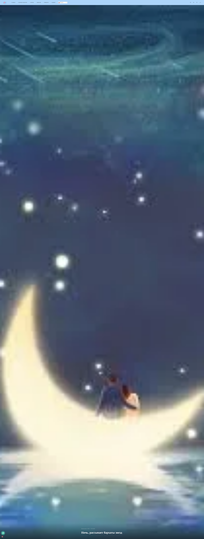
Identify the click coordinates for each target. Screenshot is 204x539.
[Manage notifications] (2, 537)
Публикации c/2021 (85, 528)
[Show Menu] (200, 2)
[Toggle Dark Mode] (193, 2)
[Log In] (196, 2)
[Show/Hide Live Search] (190, 2)
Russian (61, 2)
